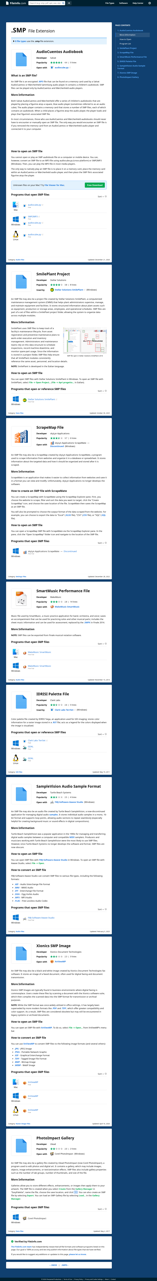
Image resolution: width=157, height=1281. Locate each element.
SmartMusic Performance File (132, 57)
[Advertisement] (78, 14)
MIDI (71, 837)
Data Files (19, 413)
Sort (100, 197)
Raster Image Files (23, 1124)
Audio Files (20, 260)
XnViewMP (60, 961)
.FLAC (17, 900)
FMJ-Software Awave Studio (69, 802)
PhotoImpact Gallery (128, 77)
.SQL (103, 515)
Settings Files (21, 577)
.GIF (17, 1055)
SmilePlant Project (127, 48)
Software (123, 3)
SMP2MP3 (33, 216)
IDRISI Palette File (126, 61)
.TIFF (64, 1008)
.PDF (54, 1008)
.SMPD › (64, 1265)
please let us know (77, 1254)
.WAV (17, 887)
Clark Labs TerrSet (64, 709)
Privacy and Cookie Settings (94, 1279)
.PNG (17, 1052)
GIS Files (19, 772)
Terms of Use (68, 1279)
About (107, 1279)
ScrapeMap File (125, 52)
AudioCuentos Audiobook (130, 30)
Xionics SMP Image (127, 73)
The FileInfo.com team (21, 1246)
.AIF (17, 884)
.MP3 (40, 81)
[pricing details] (105, 196)
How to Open (125, 39)
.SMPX (87, 622)
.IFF (16, 890)
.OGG (17, 894)
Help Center (138, 3)
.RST (54, 722)
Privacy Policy (78, 1279)
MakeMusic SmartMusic (67, 606)
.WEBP (18, 1065)
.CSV (85, 515)
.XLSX (68, 515)
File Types (109, 3)
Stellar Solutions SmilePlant (69, 289)
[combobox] (46, 3)
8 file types (20, 41)
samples (53, 814)
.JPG (17, 1048)
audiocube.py (62, 67)
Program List (125, 43)
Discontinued (57, 446)
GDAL (30, 746)
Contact (113, 1279)
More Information (127, 35)
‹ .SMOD (53, 1265)
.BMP (17, 1062)
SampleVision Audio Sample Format (131, 67)
